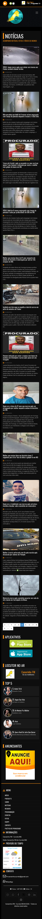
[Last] (11, 628)
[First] (5, 625)
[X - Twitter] (23, 894)
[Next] (8, 628)
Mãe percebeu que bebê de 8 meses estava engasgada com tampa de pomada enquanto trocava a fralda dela (21, 116)
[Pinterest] (29, 894)
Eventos (7, 815)
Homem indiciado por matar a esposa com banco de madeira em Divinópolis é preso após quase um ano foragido (20, 358)
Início (7, 795)
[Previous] (8, 625)
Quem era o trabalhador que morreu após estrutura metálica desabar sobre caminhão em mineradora (20, 505)
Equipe (7, 822)
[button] (37, 13)
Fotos (7, 818)
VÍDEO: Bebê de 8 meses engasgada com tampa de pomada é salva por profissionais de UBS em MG (19, 211)
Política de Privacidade (13, 828)
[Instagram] (7, 894)
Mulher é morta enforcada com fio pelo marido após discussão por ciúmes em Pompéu (20, 554)
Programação (9, 812)
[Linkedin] (34, 894)
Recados (8, 808)
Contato (8, 825)
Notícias (8, 805)
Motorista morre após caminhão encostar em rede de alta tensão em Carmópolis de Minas (20, 599)
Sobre (7, 802)
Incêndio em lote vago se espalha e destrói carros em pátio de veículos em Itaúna (20, 308)
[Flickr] (21, 899)
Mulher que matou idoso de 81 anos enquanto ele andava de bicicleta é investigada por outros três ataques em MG (19, 260)
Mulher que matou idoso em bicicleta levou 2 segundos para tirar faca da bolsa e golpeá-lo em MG (20, 456)
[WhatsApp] (13, 894)
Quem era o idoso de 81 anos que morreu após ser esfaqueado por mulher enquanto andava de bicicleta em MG (20, 408)
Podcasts (8, 798)
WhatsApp (9, 882)
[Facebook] (18, 894)
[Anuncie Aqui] (20, 761)
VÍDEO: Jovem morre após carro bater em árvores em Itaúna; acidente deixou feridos (20, 68)
